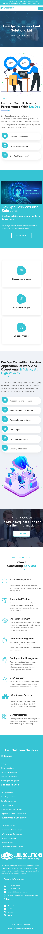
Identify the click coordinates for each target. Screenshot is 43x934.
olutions (19, 928)
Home (13, 35)
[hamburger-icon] (40, 8)
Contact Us (21, 534)
